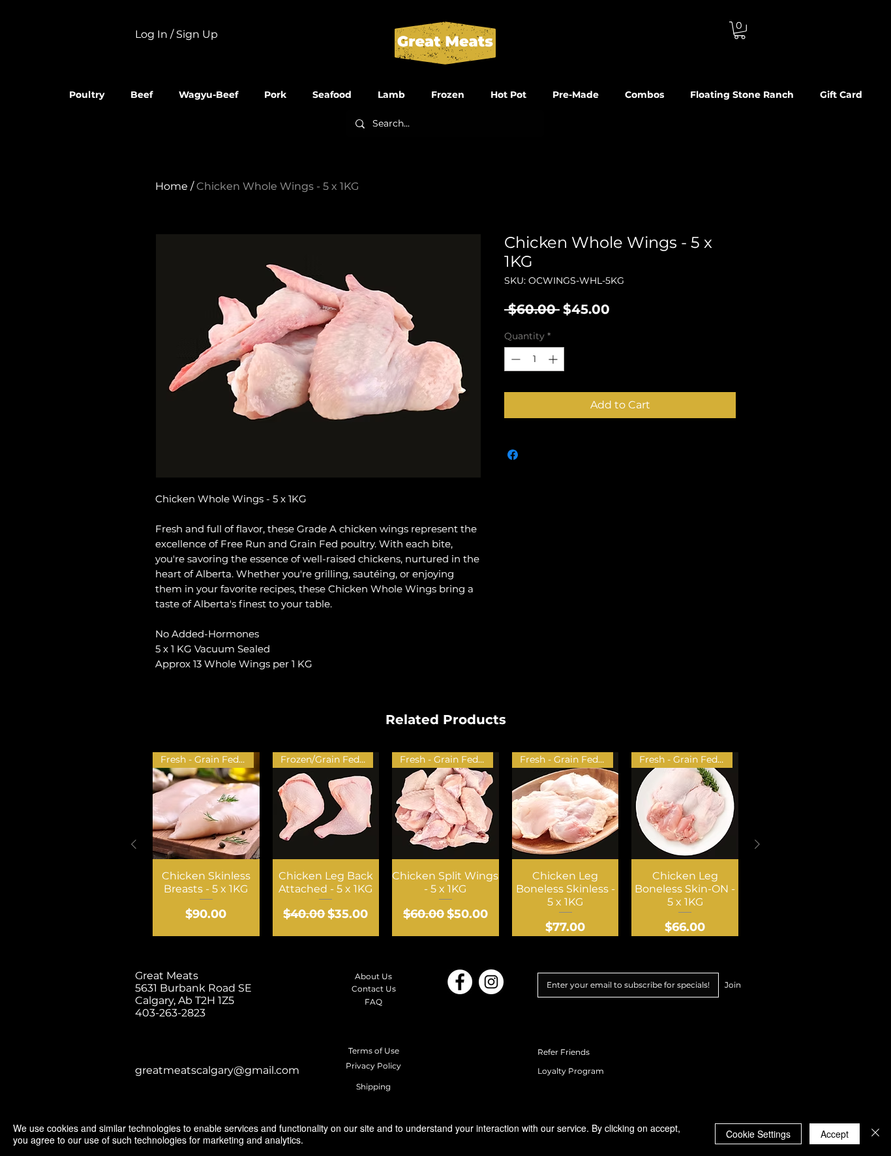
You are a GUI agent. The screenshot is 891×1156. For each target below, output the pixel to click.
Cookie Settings (758, 1133)
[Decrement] (514, 359)
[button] (739, 30)
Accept (835, 1133)
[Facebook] (459, 981)
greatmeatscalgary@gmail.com (217, 1070)
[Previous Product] (134, 844)
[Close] (875, 1134)
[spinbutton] (534, 359)
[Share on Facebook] (513, 455)
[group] (445, 844)
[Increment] (554, 359)
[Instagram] (491, 981)
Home (171, 186)
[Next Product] (757, 844)
